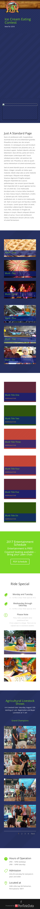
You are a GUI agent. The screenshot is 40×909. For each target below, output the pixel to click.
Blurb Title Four (12, 468)
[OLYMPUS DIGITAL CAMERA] (20, 748)
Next (33, 833)
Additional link (10, 398)
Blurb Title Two (12, 418)
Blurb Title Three (13, 442)
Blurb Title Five (12, 492)
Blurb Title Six (11, 515)
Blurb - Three (11, 294)
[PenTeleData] (25, 906)
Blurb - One (10, 252)
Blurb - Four (10, 318)
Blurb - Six (10, 359)
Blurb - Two (10, 273)
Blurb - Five (10, 339)
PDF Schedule (20, 561)
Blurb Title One (12, 395)
